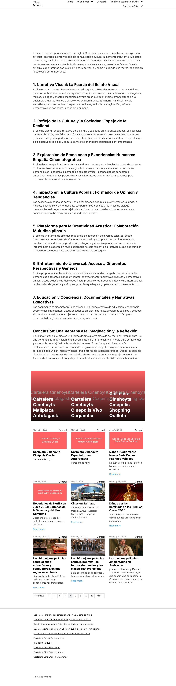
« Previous (39, 596)
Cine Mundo (37, 4)
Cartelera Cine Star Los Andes (49, 652)
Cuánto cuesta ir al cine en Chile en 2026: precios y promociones (67, 629)
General (63, 430)
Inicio (70, 1)
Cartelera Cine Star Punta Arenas (51, 657)
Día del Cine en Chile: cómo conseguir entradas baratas (62, 619)
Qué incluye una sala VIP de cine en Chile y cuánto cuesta (63, 624)
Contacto (101, 1)
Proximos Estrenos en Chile (124, 1)
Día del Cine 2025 (43, 643)
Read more (115, 474)
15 (92, 596)
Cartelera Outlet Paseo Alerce (49, 638)
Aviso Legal (83, 1)
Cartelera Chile (131, 6)
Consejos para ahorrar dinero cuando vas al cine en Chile (63, 615)
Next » (100, 596)
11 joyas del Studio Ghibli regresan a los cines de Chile (62, 633)
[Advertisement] (88, 28)
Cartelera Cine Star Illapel (47, 647)
